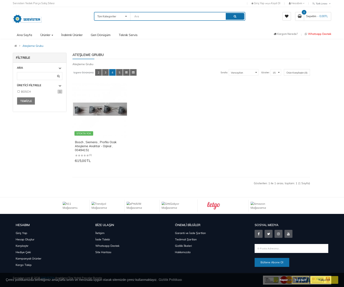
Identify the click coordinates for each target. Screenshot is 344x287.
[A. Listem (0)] (286, 16)
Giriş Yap (259, 3)
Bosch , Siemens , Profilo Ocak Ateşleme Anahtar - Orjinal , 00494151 (95, 146)
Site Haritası (103, 252)
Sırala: (224, 72)
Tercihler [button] (300, 279)
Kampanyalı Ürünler (28, 258)
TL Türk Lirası (320, 3)
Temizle (26, 101)
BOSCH (26, 91)
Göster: (265, 72)
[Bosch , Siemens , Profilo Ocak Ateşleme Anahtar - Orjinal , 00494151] (99, 110)
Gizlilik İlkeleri (183, 246)
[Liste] (126, 72)
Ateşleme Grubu (32, 45)
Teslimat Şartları (186, 239)
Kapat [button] (284, 279)
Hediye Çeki (23, 252)
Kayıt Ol (275, 3)
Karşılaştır (22, 246)
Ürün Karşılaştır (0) (296, 72)
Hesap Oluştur (25, 239)
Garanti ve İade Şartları (190, 233)
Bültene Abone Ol (272, 262)
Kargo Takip (24, 265)
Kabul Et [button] (324, 279)
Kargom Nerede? (287, 33)
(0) (90, 154)
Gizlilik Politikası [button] (170, 279)
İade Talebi (102, 239)
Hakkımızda (183, 252)
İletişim (100, 233)
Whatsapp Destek (319, 34)
